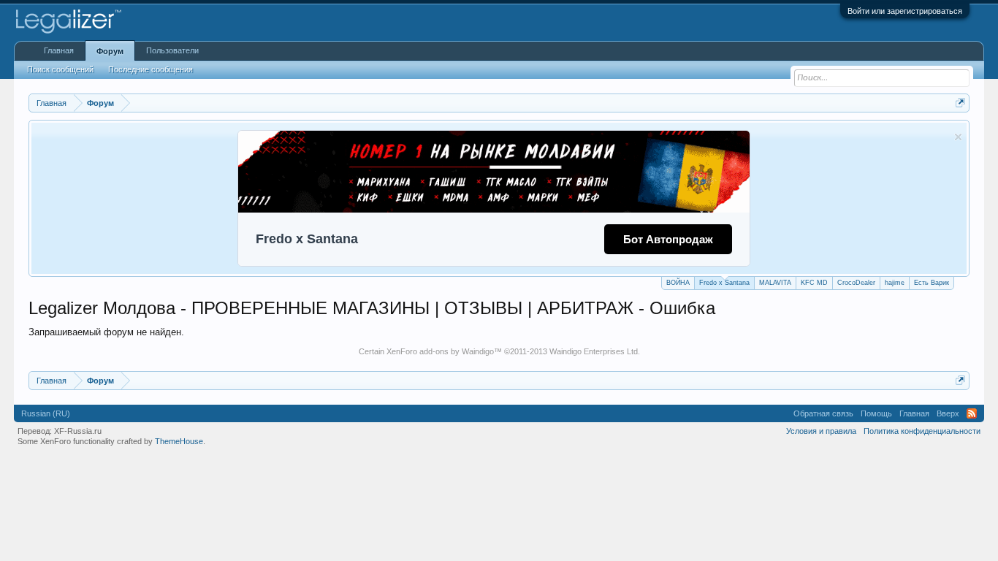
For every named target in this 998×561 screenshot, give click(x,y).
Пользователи (172, 50)
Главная (59, 50)
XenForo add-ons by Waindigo (440, 351)
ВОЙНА (678, 282)
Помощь (876, 413)
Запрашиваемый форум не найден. (106, 332)
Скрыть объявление (958, 136)
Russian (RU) (45, 413)
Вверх (948, 413)
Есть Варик (931, 282)
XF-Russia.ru (78, 431)
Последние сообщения (150, 69)
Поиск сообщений (60, 69)
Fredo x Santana (724, 282)
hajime (894, 282)
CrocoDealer (856, 282)
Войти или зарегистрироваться (904, 11)
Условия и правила (821, 431)
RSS (972, 413)
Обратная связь (823, 413)
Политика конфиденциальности (922, 431)
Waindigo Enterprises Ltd (593, 351)
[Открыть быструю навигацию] (960, 102)
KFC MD (814, 282)
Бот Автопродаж (668, 239)
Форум (109, 51)
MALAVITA (775, 282)
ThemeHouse (179, 441)
